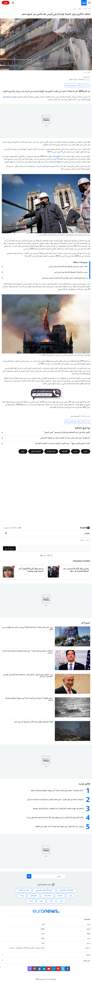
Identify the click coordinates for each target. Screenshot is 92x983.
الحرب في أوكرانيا (23, 890)
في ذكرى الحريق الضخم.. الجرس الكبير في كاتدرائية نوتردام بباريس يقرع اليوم (65, 278)
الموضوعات (86, 919)
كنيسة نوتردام (51, 451)
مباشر (6, 3)
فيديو (88, 943)
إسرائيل (60, 895)
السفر (88, 938)
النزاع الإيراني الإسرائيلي (66, 890)
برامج (43, 943)
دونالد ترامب (47, 895)
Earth (43, 929)
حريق (23, 451)
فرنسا (74, 9)
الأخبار (84, 9)
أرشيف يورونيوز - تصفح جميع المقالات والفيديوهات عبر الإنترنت (27, 948)
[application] (46, 44)
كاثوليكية (64, 451)
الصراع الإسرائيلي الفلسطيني (44, 890)
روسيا (22, 895)
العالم (79, 9)
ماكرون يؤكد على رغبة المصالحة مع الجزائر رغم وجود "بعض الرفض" (67, 432)
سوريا (41, 901)
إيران (70, 895)
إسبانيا (31, 901)
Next (88, 934)
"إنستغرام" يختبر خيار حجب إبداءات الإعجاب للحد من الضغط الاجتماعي (65, 438)
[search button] (29, 876)
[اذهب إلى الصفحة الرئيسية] (84, 2)
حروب (61, 901)
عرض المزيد (86, 960)
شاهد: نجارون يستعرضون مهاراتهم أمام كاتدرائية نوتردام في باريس (68, 267)
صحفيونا (87, 948)
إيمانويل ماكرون (36, 451)
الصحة (43, 934)
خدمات (88, 955)
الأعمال (88, 929)
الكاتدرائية (56, 156)
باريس (85, 451)
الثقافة (43, 938)
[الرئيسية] (89, 9)
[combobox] (46, 876)
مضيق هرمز (33, 895)
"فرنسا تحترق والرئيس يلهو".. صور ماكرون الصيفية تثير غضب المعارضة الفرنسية (62, 443)
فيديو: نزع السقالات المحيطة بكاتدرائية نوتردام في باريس (71, 272)
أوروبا (88, 924)
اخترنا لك (85, 623)
